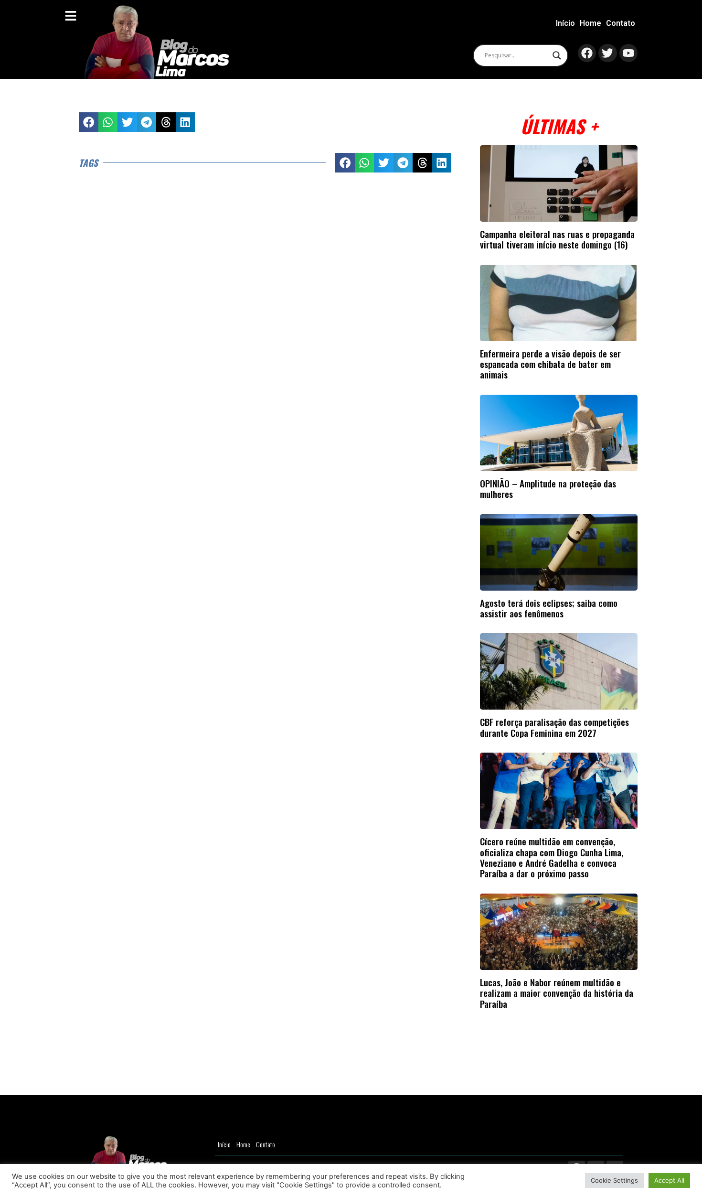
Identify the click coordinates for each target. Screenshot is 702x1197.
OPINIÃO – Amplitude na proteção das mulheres (548, 488)
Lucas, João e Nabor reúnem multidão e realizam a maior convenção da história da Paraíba (556, 993)
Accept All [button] (669, 1180)
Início (565, 23)
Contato (620, 23)
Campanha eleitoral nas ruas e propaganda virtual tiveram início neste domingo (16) (557, 239)
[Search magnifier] (557, 55)
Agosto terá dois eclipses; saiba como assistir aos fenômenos (548, 608)
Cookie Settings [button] (614, 1180)
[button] (88, 122)
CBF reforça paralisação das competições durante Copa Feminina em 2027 (554, 727)
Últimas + (559, 126)
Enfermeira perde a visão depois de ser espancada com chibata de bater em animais (550, 364)
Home (590, 23)
